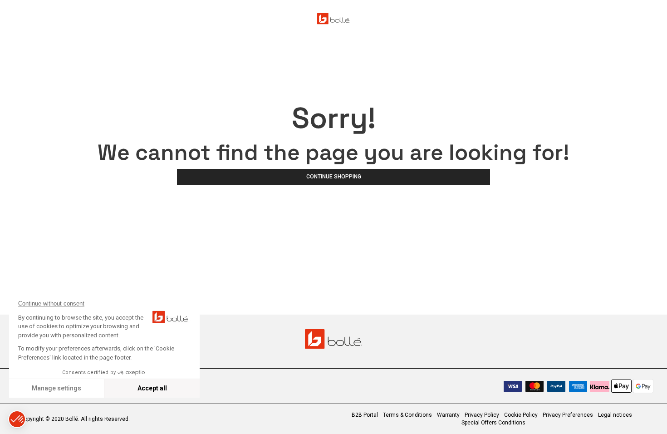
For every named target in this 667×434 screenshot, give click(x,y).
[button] (17, 419)
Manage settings (56, 388)
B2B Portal (365, 415)
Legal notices (615, 415)
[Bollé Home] (333, 19)
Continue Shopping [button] (333, 176)
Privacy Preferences (568, 415)
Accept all (152, 388)
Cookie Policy (521, 415)
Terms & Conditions (407, 415)
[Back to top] (646, 410)
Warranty (448, 415)
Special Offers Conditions (493, 422)
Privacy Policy (482, 415)
